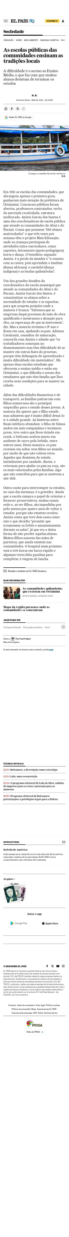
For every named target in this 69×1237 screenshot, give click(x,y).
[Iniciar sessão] (63, 21)
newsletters (11, 842)
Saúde (19, 40)
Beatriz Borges (29, 596)
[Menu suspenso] (6, 21)
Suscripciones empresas (22, 1013)
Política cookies (53, 1005)
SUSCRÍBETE (52, 21)
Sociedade (13, 31)
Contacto (12, 1005)
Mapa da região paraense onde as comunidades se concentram (26, 609)
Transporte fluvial (12, 627)
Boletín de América (15, 850)
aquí (51, 649)
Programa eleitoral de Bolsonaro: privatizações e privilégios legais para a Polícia (30, 798)
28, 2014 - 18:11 (42, 100)
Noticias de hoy (50, 1013)
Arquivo (8, 879)
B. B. (34, 95)
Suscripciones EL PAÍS (46, 1009)
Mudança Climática (49, 40)
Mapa (33, 1009)
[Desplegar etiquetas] (63, 627)
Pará (47, 627)
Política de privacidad (21, 1009)
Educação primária (32, 627)
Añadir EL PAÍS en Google (20, 117)
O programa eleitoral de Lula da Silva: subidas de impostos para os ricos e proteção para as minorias (33, 786)
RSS (35, 1013)
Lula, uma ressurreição (23, 776)
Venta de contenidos (26, 1005)
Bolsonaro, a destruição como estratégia (34, 769)
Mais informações (11, 642)
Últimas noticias (13, 763)
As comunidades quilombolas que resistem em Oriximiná (42, 590)
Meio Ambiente (31, 40)
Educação (8, 40)
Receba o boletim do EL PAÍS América (27, 571)
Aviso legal (40, 1005)
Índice (40, 1013)
